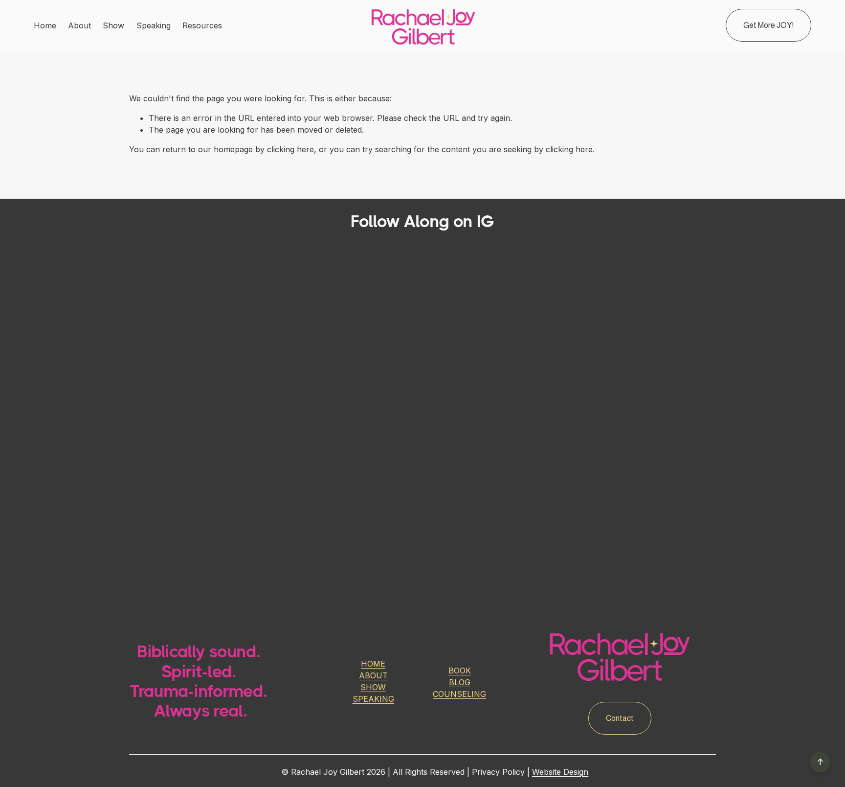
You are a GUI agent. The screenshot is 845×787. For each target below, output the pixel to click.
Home (45, 25)
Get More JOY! (768, 25)
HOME (373, 664)
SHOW (373, 687)
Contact (620, 718)
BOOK (459, 670)
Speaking (153, 25)
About (79, 25)
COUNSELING (459, 694)
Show (113, 25)
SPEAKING (373, 699)
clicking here (290, 149)
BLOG (459, 682)
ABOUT (373, 675)
